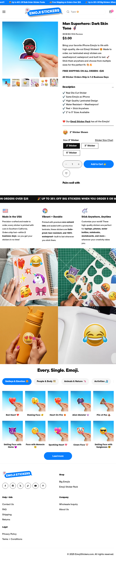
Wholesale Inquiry (68, 504)
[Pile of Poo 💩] (103, 401)
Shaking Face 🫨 (35, 415)
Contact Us (8, 504)
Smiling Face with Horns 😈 (12, 446)
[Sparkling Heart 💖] (58, 431)
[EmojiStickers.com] (43, 11)
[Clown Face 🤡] (81, 431)
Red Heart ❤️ (12, 415)
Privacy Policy (9, 534)
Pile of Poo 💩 (103, 415)
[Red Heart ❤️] (12, 401)
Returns (6, 520)
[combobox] (85, 12)
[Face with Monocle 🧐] (35, 431)
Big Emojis (64, 482)
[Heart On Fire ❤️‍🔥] (58, 401)
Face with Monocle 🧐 (35, 446)
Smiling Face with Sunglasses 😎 (103, 446)
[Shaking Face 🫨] (35, 401)
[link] (29, 277)
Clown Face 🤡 (80, 445)
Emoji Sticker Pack (80, 122)
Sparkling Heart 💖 (58, 445)
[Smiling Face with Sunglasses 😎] (103, 431)
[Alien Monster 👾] (81, 401)
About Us (64, 510)
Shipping (7, 515)
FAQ (4, 510)
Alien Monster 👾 (80, 415)
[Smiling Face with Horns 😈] (12, 431)
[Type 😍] (68, 12)
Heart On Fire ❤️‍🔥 (58, 415)
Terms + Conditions (12, 539)
